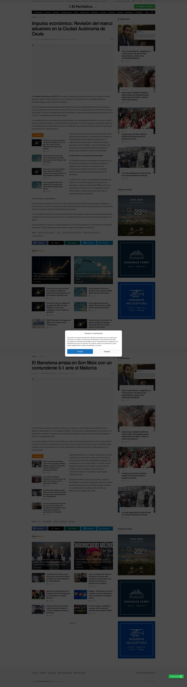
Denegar (107, 351)
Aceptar (80, 351)
